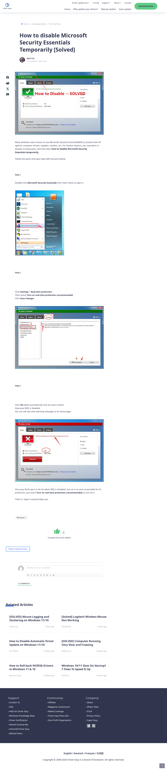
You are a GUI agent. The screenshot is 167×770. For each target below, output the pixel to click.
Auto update (125, 9)
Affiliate (52, 702)
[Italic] (31, 575)
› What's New (92, 706)
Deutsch (78, 753)
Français (90, 753)
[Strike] (37, 575)
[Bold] (28, 575)
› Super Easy (91, 720)
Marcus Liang (15, 675)
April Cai (30, 58)
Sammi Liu (13, 626)
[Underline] (34, 575)
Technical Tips (55, 24)
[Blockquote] (47, 575)
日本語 (100, 753)
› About (89, 702)
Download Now (146, 6)
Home (67, 9)
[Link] (53, 575)
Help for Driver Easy (18, 711)
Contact (128, 3)
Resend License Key (18, 724)
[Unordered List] (44, 575)
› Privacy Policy (93, 715)
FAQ (11, 706)
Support (105, 3)
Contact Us (14, 702)
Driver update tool (80, 3)
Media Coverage (56, 711)
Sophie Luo (66, 651)
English (68, 753)
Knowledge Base (39, 24)
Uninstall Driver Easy (19, 729)
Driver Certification (18, 720)
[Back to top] (162, 765)
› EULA (89, 711)
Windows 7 (21, 517)
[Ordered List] (40, 575)
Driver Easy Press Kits (58, 715)
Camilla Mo (66, 626)
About (116, 3)
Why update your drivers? (85, 9)
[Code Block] (50, 575)
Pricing (96, 3)
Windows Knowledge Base (22, 715)
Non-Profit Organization (59, 720)
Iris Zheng (13, 651)
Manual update (108, 9)
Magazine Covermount (59, 706)
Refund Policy (15, 733)
